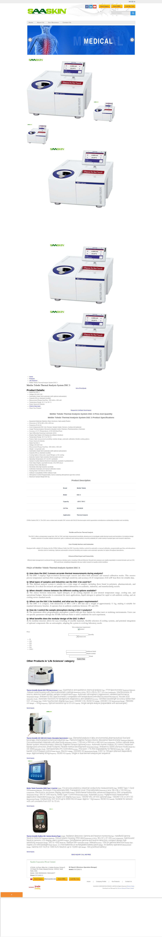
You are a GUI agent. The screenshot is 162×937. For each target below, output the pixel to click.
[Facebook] (87, 8)
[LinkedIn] (91, 8)
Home (31, 22)
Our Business (53, 22)
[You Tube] (94, 8)
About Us (40, 22)
